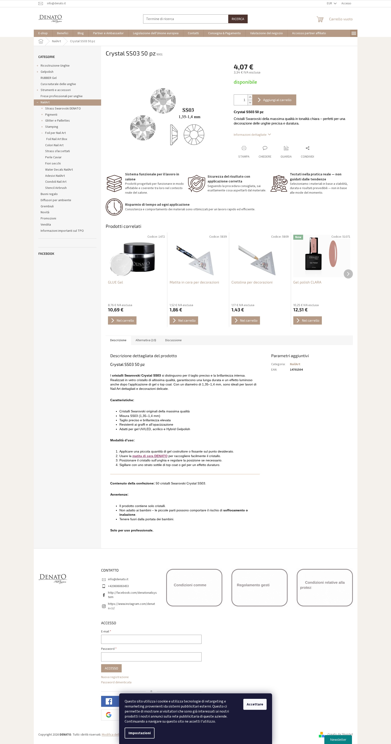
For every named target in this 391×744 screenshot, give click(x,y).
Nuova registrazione (115, 677)
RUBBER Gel (49, 78)
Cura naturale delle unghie (58, 84)
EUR (330, 3)
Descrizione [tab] (118, 340)
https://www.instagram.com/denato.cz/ (131, 606)
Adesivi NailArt (55, 176)
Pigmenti (51, 114)
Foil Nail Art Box (56, 139)
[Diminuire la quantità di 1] (250, 102)
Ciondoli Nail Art (55, 181)
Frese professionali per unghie (62, 96)
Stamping (51, 127)
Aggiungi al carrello (277, 100)
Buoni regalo (49, 194)
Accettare (255, 704)
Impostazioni (140, 733)
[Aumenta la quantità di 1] (250, 97)
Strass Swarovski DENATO (63, 108)
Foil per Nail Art (55, 133)
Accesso (111, 668)
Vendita (46, 224)
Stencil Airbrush (56, 188)
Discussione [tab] (173, 340)
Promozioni (48, 218)
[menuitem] (43, 33)
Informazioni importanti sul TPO (62, 231)
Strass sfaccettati (57, 151)
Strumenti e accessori (56, 90)
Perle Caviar (53, 157)
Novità (45, 212)
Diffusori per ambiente (56, 200)
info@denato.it (118, 579)
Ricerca (238, 19)
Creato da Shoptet (340, 734)
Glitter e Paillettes (57, 120)
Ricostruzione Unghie (55, 65)
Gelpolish (47, 72)
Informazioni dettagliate (250, 135)
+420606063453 (118, 586)
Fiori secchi (53, 163)
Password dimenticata (116, 682)
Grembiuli (47, 206)
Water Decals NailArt (59, 169)
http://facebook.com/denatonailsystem (132, 595)
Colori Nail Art (54, 145)
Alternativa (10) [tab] (146, 340)
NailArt (45, 102)
